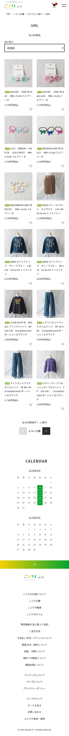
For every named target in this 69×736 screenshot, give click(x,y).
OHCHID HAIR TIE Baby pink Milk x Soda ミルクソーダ (50, 96)
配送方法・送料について (34, 644)
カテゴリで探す (34, 13)
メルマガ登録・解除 (34, 718)
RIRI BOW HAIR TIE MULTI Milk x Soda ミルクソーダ (50, 152)
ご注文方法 (34, 631)
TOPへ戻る (34, 564)
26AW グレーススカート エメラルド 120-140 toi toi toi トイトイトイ (51, 209)
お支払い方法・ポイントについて (34, 638)
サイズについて (35, 681)
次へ (46, 431)
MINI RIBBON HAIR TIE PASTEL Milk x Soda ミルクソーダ (18, 209)
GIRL (47, 13)
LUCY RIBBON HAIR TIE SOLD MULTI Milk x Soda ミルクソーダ (18, 152)
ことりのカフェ (35, 614)
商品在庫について (34, 664)
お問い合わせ (34, 712)
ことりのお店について (34, 594)
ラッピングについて (34, 675)
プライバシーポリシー (34, 688)
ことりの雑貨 (34, 607)
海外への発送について (34, 658)
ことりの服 (19, 13)
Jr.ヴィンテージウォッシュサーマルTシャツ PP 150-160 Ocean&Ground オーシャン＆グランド (51, 391)
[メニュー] (63, 5)
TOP (8, 13)
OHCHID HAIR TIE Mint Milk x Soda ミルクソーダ (18, 96)
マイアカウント (35, 698)
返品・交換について (34, 651)
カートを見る (34, 705)
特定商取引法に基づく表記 (34, 624)
